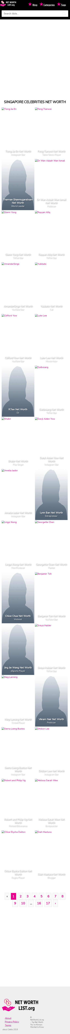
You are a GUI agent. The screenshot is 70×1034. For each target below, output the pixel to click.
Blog (35, 4)
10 (23, 903)
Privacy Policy (12, 1021)
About (8, 1018)
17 (48, 903)
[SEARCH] (64, 13)
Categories (49, 4)
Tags (63, 4)
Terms (8, 1025)
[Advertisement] (35, 56)
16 (39, 903)
